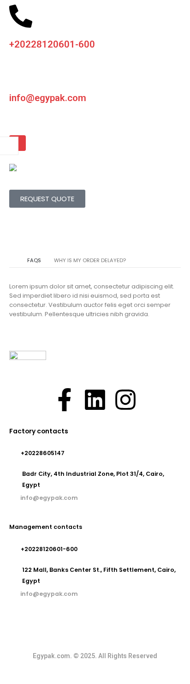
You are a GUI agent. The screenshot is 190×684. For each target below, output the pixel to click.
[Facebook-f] (65, 400)
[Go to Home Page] (11, 260)
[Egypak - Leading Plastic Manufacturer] (27, 167)
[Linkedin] (95, 400)
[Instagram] (125, 400)
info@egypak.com (47, 97)
